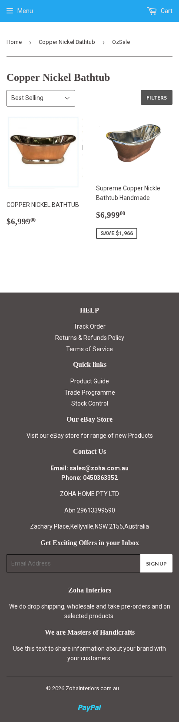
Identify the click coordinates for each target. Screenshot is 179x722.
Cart (165, 10)
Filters (156, 97)
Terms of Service (89, 349)
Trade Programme (89, 392)
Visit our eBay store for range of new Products (90, 435)
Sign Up (156, 563)
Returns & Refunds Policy (89, 337)
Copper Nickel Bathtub (67, 42)
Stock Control (89, 403)
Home (14, 42)
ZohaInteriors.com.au (92, 688)
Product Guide (89, 381)
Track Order (89, 326)
